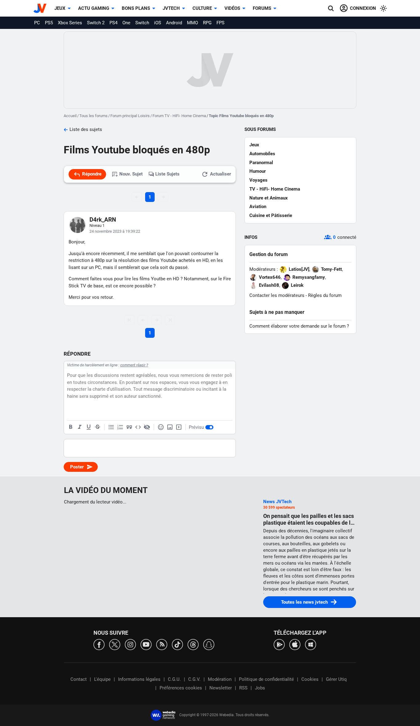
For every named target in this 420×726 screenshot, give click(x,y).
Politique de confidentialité (266, 679)
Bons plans (136, 8)
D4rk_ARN (102, 219)
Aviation (257, 206)
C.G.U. (174, 679)
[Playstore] (279, 644)
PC (37, 23)
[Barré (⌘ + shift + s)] (97, 427)
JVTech (171, 8)
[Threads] (193, 644)
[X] (114, 644)
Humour (257, 171)
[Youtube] (146, 644)
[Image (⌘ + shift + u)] (169, 427)
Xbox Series (70, 23)
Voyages (258, 180)
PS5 (49, 23)
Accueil (70, 115)
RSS (243, 688)
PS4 (113, 23)
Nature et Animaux (268, 198)
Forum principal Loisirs (130, 115)
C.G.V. (194, 679)
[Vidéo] (178, 427)
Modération (220, 679)
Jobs (260, 688)
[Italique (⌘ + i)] (79, 427)
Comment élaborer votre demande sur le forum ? (299, 326)
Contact (78, 679)
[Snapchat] (208, 644)
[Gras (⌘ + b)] (70, 427)
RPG (207, 23)
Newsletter (220, 688)
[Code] (138, 427)
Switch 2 (96, 23)
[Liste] (111, 427)
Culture (202, 8)
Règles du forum (325, 295)
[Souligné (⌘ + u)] (88, 427)
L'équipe (102, 679)
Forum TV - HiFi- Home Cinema (179, 115)
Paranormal (261, 162)
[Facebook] (99, 644)
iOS (157, 23)
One (126, 23)
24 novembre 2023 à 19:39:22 (114, 231)
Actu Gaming (93, 8)
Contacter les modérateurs (276, 295)
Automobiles (262, 153)
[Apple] (294, 644)
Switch (142, 23)
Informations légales (139, 679)
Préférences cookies (181, 688)
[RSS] (161, 644)
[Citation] (129, 427)
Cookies (310, 679)
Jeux (59, 8)
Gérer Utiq (336, 679)
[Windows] (310, 644)
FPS (220, 23)
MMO (192, 23)
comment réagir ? (134, 365)
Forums (262, 8)
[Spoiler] (147, 427)
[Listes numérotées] (120, 427)
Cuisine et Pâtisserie (270, 215)
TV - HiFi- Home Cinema (274, 189)
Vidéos (232, 8)
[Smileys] (160, 427)
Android (174, 23)
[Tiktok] (177, 644)
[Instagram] (130, 644)
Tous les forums (93, 115)
